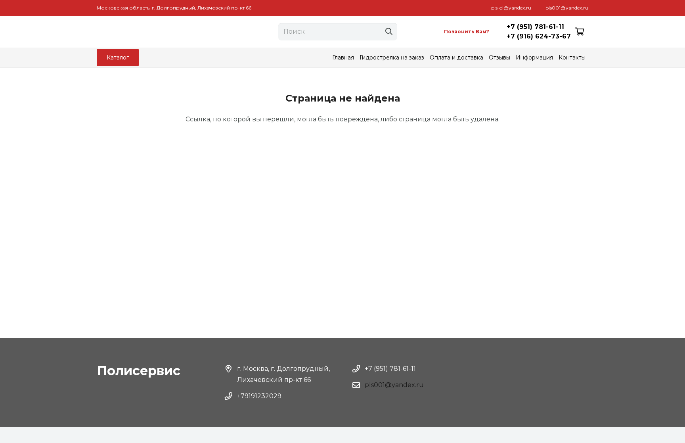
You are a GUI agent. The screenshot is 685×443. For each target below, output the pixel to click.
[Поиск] (388, 32)
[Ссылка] (165, 32)
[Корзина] (579, 32)
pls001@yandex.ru (394, 385)
